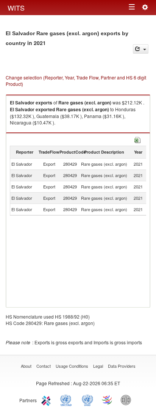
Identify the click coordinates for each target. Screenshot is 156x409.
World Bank (127, 399)
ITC (47, 399)
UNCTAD (67, 399)
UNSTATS (87, 399)
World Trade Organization (107, 399)
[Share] (140, 49)
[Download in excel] (137, 139)
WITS (16, 7)
